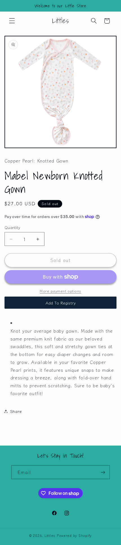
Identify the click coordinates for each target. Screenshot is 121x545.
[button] (11, 20)
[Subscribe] (103, 472)
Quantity (12, 227)
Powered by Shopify (74, 535)
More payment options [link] (60, 290)
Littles (49, 535)
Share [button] (16, 411)
